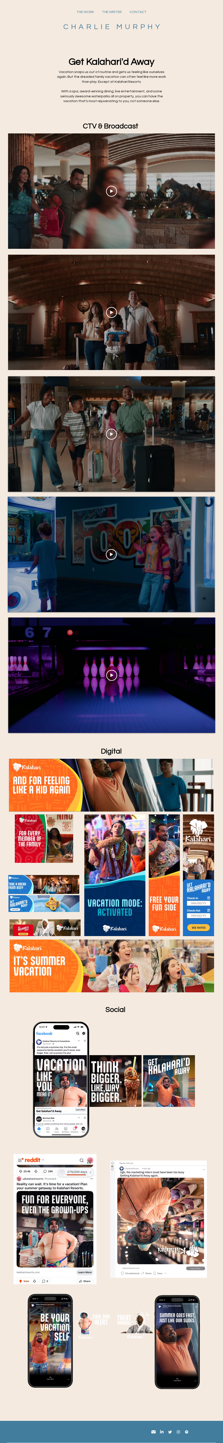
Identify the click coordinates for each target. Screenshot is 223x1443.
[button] (67, 858)
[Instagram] (178, 1432)
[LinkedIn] (162, 1432)
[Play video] (111, 191)
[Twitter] (170, 1432)
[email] (153, 1432)
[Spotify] (186, 1432)
